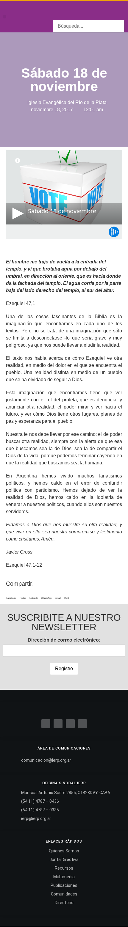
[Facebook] (45, 723)
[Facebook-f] (73, 11)
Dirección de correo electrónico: (64, 639)
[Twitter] (83, 11)
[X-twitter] (58, 723)
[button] (4, 16)
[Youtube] (101, 11)
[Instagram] (92, 11)
